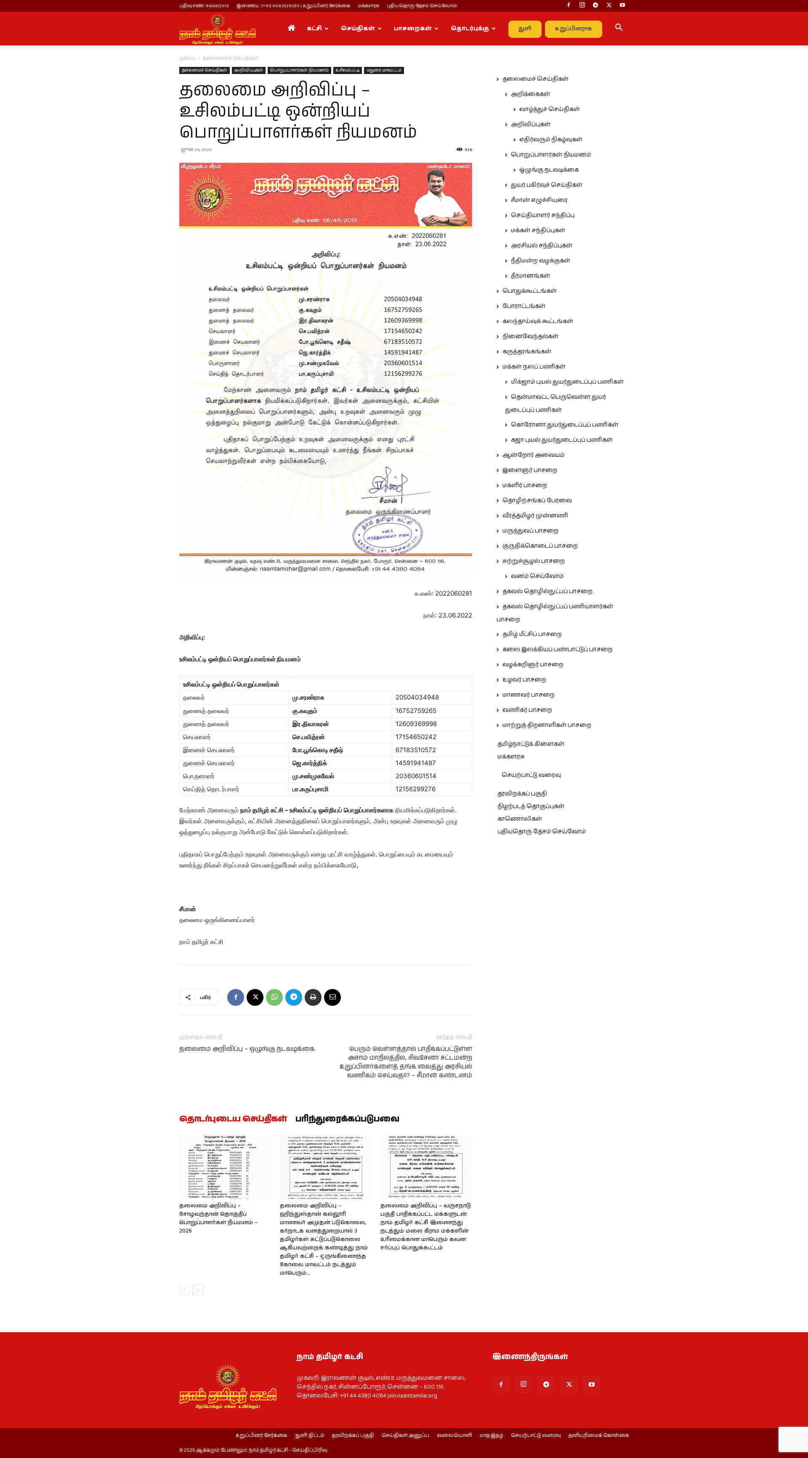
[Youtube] (622, 6)
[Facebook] (568, 6)
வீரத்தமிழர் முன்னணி (535, 515)
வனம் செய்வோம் (537, 576)
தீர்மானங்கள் (530, 276)
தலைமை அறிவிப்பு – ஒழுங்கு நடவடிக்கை (247, 1048)
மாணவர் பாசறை (528, 695)
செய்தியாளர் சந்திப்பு (542, 215)
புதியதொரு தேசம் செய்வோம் (541, 831)
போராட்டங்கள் (523, 306)
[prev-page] (184, 1290)
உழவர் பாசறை (524, 679)
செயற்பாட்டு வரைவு (531, 775)
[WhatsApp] (274, 997)
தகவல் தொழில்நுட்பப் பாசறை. (547, 591)
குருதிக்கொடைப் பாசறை (540, 546)
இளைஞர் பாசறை (529, 470)
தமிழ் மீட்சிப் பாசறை (532, 634)
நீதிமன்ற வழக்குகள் (540, 260)
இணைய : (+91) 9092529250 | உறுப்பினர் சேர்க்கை (293, 5)
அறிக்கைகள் (530, 94)
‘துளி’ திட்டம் (309, 1435)
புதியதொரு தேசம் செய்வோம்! (422, 5)
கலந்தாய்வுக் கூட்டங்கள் (537, 321)
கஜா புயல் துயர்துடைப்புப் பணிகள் (562, 440)
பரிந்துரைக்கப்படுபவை (347, 1119)
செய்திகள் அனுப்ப (405, 1435)
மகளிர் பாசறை (524, 485)
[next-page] (198, 1290)
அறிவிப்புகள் (248, 70)
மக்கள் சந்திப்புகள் (538, 230)
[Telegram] (595, 6)
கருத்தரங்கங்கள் (526, 351)
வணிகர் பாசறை (527, 710)
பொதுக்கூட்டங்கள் (529, 291)
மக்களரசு (368, 5)
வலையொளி (454, 1435)
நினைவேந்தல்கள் (530, 336)
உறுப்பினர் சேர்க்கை (261, 1435)
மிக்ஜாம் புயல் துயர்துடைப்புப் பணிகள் (567, 382)
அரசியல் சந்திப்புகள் (541, 245)
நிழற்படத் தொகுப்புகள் (530, 806)
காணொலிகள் (519, 819)
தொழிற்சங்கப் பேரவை (537, 500)
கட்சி (314, 28)
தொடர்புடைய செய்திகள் (233, 1119)
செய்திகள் (358, 28)
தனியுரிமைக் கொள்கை (599, 1435)
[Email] (332, 997)
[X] (609, 6)
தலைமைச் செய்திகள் (204, 70)
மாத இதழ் (491, 1435)
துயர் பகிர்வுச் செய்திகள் (546, 185)
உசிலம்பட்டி (347, 70)
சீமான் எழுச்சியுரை (539, 200)
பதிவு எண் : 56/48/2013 (204, 5)
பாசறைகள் (413, 28)
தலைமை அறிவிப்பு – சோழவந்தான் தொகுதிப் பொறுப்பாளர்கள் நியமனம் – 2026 (218, 1218)
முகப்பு (187, 58)
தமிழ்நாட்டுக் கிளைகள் (530, 744)
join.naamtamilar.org (412, 1395)
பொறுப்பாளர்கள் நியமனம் (299, 70)
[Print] (313, 997)
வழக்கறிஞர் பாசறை (532, 664)
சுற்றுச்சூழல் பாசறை (533, 561)
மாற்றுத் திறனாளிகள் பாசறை (546, 725)
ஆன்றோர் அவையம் (533, 455)
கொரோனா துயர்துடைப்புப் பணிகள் (564, 424)
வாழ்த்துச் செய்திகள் (549, 109)
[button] (619, 29)
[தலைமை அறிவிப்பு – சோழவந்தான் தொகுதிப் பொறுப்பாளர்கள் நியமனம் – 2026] (225, 1167)
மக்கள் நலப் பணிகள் (534, 366)
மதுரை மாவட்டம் (384, 70)
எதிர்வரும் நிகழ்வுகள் (550, 139)
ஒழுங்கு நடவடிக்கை (549, 170)
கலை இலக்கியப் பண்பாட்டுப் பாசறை (557, 649)
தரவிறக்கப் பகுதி (522, 793)
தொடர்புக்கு (470, 28)
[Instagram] (582, 6)
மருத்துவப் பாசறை (530, 530)
